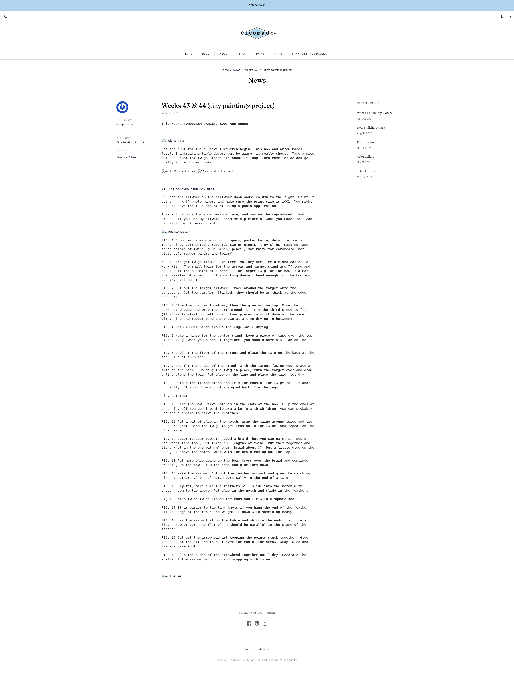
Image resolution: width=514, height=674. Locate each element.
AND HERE (207, 189)
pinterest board (201, 223)
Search (249, 649)
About (224, 53)
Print (278, 53)
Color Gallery (365, 157)
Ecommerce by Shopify (281, 660)
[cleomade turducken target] (179, 171)
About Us (263, 649)
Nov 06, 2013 (170, 113)
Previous (121, 157)
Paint (260, 53)
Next (134, 157)
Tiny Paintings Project (130, 142)
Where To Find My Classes (375, 113)
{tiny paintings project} (311, 53)
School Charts (366, 172)
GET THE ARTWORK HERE (180, 189)
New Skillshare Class (371, 128)
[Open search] (6, 17)
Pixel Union (247, 660)
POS (258, 660)
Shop (243, 53)
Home (188, 53)
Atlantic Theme (226, 660)
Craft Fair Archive (368, 142)
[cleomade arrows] (216, 171)
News (236, 70)
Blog (206, 53)
